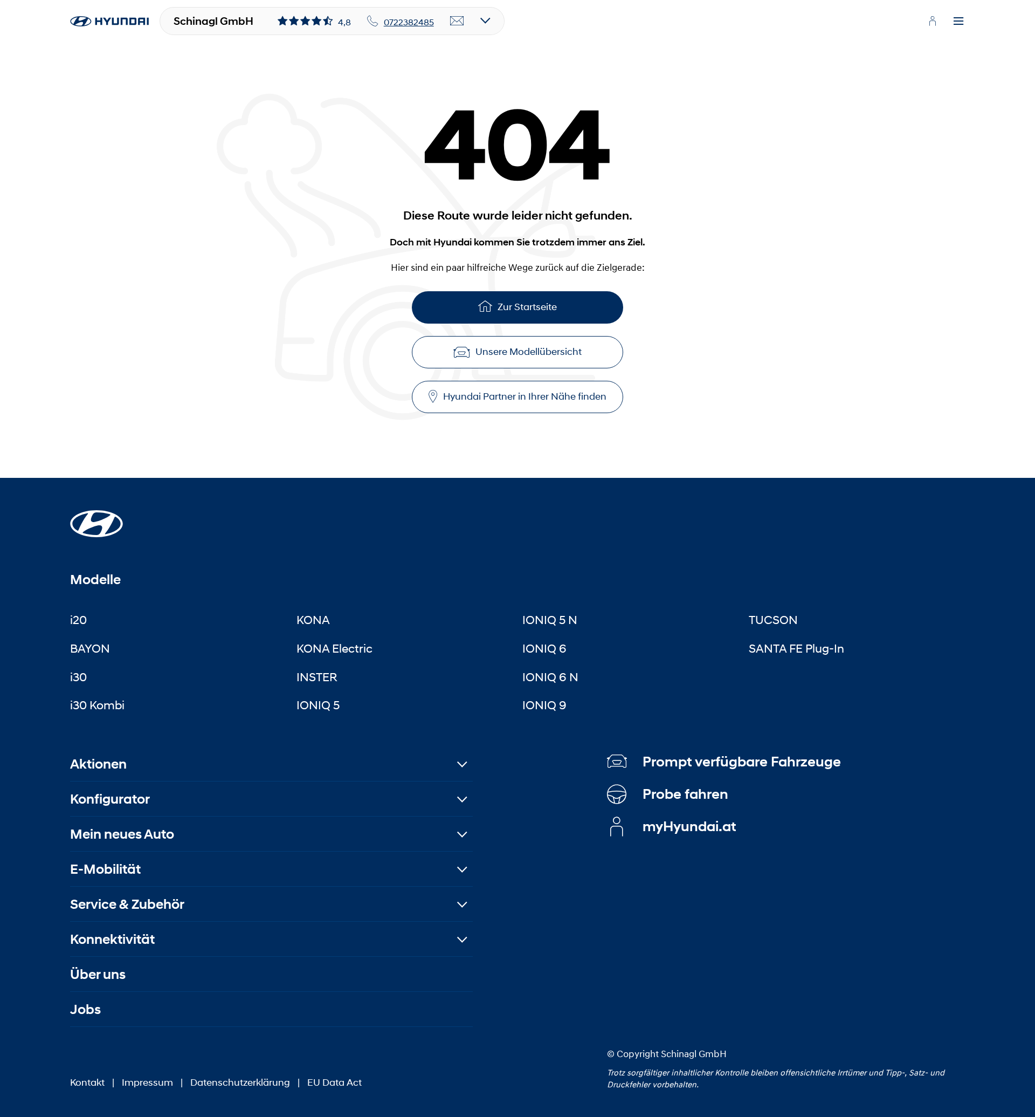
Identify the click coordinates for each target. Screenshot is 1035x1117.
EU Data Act (334, 1082)
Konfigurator (110, 799)
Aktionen (98, 764)
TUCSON (773, 620)
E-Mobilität (105, 869)
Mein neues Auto (122, 834)
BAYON (90, 648)
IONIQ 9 (544, 705)
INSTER (316, 677)
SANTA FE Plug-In (796, 648)
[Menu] (958, 21)
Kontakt (87, 1082)
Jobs (85, 1009)
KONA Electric (334, 648)
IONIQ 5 (318, 705)
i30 (78, 677)
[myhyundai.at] (932, 21)
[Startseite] (96, 517)
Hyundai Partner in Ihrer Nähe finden (524, 396)
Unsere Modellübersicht (528, 352)
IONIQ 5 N (549, 620)
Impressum (147, 1082)
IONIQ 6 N (550, 677)
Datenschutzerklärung (240, 1082)
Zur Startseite (527, 307)
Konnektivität (112, 939)
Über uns (98, 974)
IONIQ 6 (544, 648)
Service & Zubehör (127, 904)
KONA (313, 620)
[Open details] (485, 21)
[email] (457, 21)
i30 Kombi (97, 705)
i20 (78, 620)
